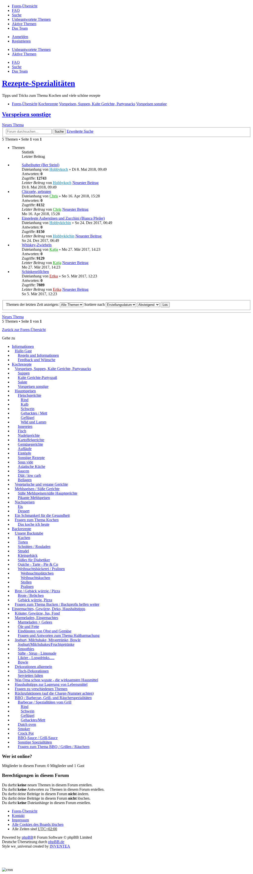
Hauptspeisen (25, 391)
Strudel (23, 551)
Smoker (24, 729)
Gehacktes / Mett (34, 413)
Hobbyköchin (60, 223)
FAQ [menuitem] (16, 10)
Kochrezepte (22, 364)
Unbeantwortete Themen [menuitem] (31, 19)
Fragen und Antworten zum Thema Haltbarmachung (59, 635)
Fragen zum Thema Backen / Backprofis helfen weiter (57, 604)
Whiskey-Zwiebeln (37, 245)
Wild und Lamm (33, 422)
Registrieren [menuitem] (21, 41)
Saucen (23, 471)
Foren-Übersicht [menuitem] (24, 6)
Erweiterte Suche (80, 131)
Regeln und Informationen (38, 355)
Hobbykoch (58, 169)
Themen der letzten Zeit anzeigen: (33, 304)
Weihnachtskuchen (35, 578)
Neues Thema (13, 125)
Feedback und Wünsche (36, 360)
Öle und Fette (28, 626)
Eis (20, 506)
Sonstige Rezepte (31, 458)
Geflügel (27, 418)
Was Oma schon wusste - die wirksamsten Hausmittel (56, 680)
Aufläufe (25, 449)
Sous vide (25, 462)
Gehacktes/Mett (33, 720)
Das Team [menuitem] (20, 28)
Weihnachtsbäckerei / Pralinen (41, 569)
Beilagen (25, 480)
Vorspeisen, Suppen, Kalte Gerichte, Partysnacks (53, 369)
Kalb (24, 404)
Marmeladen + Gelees (35, 622)
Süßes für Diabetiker (34, 560)
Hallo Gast (23, 351)
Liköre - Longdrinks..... (36, 658)
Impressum (20, 820)
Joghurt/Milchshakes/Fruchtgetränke (46, 644)
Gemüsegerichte (30, 444)
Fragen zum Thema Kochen (37, 520)
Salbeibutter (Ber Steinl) (40, 165)
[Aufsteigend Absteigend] (148, 304)
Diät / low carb (29, 475)
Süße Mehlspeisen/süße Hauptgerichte (47, 493)
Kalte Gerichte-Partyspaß (37, 377)
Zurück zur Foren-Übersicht (24, 330)
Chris (53, 196)
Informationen (23, 346)
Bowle (23, 662)
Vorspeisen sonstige (26, 114)
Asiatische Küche (31, 466)
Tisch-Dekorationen (33, 671)
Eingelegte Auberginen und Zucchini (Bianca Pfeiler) (63, 218)
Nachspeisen (25, 502)
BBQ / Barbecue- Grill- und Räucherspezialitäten (53, 698)
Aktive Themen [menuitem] (24, 24)
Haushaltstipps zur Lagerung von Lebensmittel (51, 684)
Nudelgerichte (29, 435)
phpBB (27, 837)
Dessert (23, 511)
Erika (53, 276)
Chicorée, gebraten (36, 191)
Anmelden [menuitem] (20, 37)
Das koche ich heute (33, 524)
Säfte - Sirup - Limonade (37, 653)
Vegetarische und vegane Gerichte (41, 484)
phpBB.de (56, 842)
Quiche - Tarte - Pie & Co (38, 564)
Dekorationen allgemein (33, 667)
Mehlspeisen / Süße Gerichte (37, 489)
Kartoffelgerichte (31, 440)
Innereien (25, 426)
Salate (22, 382)
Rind (24, 400)
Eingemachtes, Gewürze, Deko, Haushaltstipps (48, 609)
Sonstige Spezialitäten (35, 742)
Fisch (22, 431)
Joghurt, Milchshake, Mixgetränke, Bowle (48, 640)
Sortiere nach (95, 304)
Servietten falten (30, 675)
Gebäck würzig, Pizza (35, 600)
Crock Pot (26, 733)
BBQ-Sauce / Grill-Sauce (38, 738)
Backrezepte (21, 529)
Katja (53, 249)
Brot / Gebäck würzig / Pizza (37, 591)
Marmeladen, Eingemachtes (36, 618)
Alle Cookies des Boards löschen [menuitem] (37, 824)
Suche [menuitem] (16, 15)
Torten (23, 542)
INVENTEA (60, 846)
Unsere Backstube (29, 533)
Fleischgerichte (29, 395)
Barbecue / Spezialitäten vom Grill (44, 702)
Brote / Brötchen (31, 595)
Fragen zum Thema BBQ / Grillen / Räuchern (53, 747)
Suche (59, 131)
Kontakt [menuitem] (18, 815)
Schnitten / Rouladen (34, 546)
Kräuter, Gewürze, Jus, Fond (37, 613)
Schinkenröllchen (35, 272)
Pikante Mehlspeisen (34, 498)
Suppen (24, 373)
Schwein (27, 409)
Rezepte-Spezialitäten (38, 83)
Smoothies (26, 649)
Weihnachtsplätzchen (37, 573)
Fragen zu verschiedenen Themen (41, 689)
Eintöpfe (24, 453)
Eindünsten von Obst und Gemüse (44, 631)
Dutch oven (27, 724)
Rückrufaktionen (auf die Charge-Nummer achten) (54, 693)
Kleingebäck (28, 555)
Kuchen (24, 538)
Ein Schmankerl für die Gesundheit (42, 515)
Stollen (26, 582)
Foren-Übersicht (24, 811)
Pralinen (27, 586)
